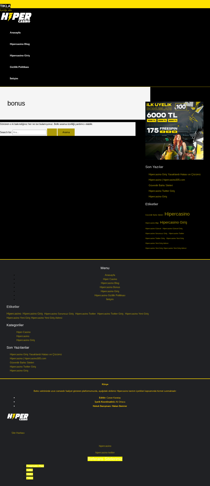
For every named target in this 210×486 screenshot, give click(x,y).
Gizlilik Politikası (19, 67)
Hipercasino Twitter (176, 233)
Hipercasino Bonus (110, 287)
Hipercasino (177, 214)
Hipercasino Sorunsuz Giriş (156, 233)
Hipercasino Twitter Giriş (162, 190)
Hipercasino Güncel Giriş (173, 228)
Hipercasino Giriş (20, 55)
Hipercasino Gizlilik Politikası (109, 295)
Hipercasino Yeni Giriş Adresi (156, 243)
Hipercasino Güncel (153, 228)
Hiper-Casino (23, 332)
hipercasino (105, 446)
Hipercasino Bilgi (151, 223)
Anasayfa (15, 32)
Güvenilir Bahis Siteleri (161, 185)
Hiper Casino (110, 279)
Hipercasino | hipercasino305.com (167, 179)
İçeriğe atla (6, 10)
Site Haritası (18, 432)
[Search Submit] (52, 132)
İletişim (14, 78)
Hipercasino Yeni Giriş (175, 238)
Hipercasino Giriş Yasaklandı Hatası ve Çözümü (174, 174)
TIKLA (5, 6)
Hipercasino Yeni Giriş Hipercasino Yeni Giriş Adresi (165, 248)
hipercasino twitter (105, 452)
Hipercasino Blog (20, 44)
